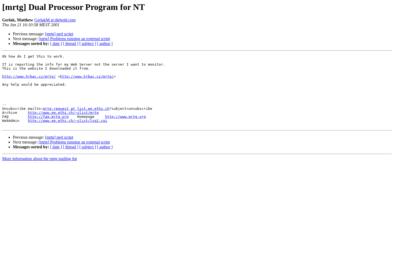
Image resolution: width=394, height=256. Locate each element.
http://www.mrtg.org (125, 117)
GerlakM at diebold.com (55, 20)
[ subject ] (87, 43)
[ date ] (56, 43)
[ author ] (105, 43)
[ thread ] (70, 43)
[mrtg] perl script (59, 34)
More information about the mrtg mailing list (39, 158)
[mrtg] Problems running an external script (74, 38)
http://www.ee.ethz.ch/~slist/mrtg (63, 113)
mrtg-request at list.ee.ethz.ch (76, 109)
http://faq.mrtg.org (48, 117)
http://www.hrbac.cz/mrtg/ (29, 76)
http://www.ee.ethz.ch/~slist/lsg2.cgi (67, 121)
